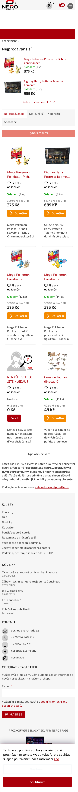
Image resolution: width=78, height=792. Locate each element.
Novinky (7, 522)
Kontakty (7, 512)
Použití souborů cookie (16, 532)
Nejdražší (54, 113)
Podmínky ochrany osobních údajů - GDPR (28, 553)
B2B (4, 517)
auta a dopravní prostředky (52, 487)
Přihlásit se (13, 714)
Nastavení (37, 769)
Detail (14, 418)
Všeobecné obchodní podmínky (21, 542)
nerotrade (17, 657)
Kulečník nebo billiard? (16, 609)
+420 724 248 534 (22, 637)
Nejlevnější (36, 113)
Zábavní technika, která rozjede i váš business (31, 581)
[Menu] (69, 7)
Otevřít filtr (39, 133)
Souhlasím (37, 782)
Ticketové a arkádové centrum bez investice (29, 572)
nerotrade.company (23, 650)
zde (56, 759)
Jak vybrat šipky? (12, 590)
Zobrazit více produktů (37, 102)
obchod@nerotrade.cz (25, 630)
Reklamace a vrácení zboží (19, 537)
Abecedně (10, 122)
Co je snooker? (11, 600)
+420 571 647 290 (22, 644)
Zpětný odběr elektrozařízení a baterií (26, 547)
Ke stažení (8, 527)
